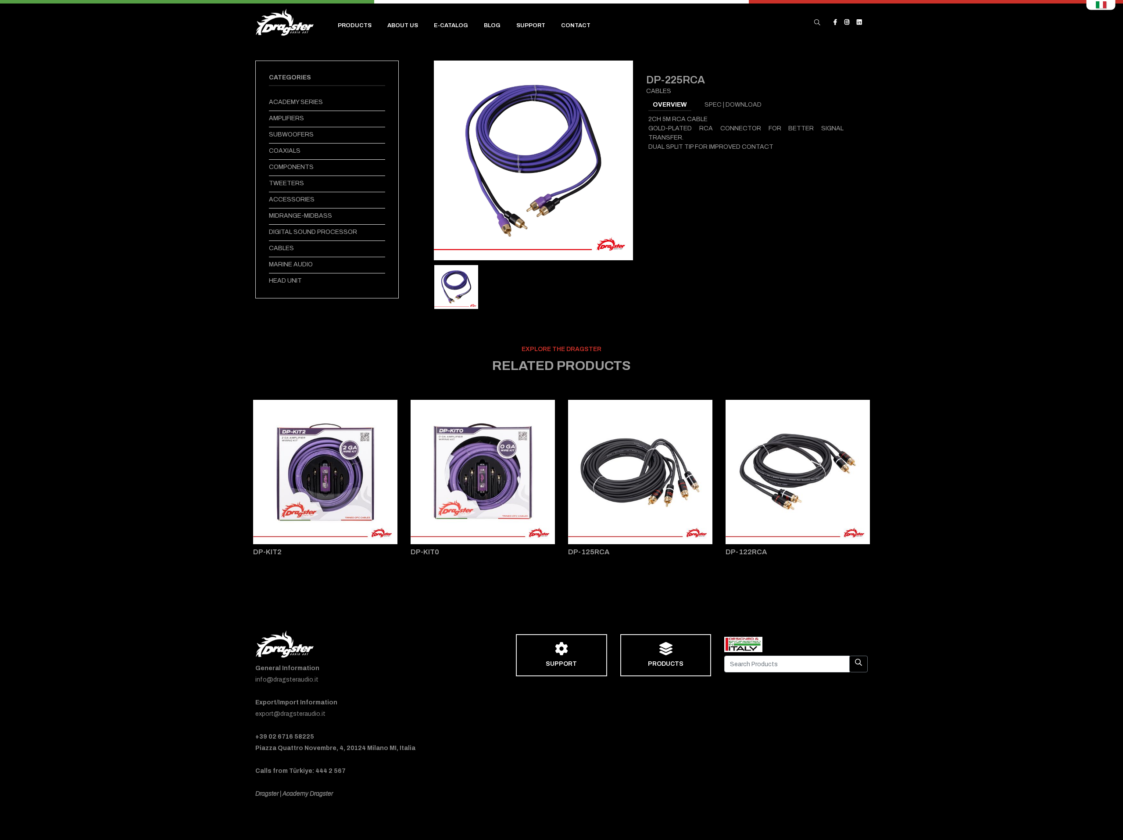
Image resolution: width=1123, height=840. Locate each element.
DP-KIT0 (425, 552)
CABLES (281, 248)
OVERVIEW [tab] (670, 104)
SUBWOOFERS (291, 134)
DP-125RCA (588, 552)
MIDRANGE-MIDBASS (300, 215)
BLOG (492, 25)
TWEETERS (286, 183)
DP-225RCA (675, 80)
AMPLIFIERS (286, 118)
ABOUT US (402, 25)
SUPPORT (530, 25)
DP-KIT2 (267, 552)
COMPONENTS (291, 167)
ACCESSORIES (292, 199)
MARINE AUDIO (291, 264)
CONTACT (575, 25)
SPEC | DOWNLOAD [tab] (733, 104)
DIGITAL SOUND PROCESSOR (313, 232)
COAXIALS (284, 150)
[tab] (456, 287)
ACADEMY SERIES (296, 102)
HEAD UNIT (285, 280)
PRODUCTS (355, 25)
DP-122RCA (746, 552)
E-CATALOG (451, 25)
